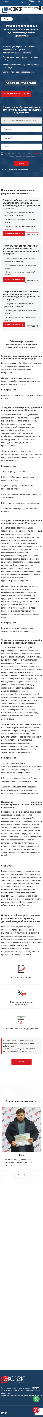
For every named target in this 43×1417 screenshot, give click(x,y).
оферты (36, 154)
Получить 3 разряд (14, 279)
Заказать (21, 1062)
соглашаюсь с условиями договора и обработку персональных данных (23, 155)
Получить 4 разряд (14, 325)
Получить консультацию (16, 94)
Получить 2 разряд (14, 233)
